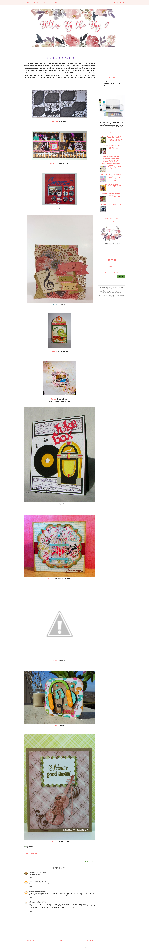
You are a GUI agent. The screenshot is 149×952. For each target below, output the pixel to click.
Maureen (53, 163)
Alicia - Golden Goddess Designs (111, 136)
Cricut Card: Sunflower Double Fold (114, 186)
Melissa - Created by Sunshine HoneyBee (111, 194)
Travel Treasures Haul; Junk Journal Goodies (114, 167)
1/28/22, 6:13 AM (40, 891)
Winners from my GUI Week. (111, 161)
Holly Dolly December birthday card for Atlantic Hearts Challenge (115, 139)
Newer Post (31, 940)
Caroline (54, 351)
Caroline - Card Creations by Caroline (111, 146)
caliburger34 (32, 902)
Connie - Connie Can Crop (111, 156)
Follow (111, 266)
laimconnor (32, 882)
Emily (49, 578)
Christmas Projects (114, 148)
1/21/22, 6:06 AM (41, 882)
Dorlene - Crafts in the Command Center (111, 164)
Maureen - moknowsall (111, 184)
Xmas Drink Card (115, 196)
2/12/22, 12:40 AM (42, 902)
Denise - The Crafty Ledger (111, 160)
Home (28, 2)
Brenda (54, 660)
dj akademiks (79, 895)
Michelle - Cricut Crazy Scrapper (111, 204)
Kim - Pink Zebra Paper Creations (111, 174)
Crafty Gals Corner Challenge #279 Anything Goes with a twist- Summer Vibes (114, 178)
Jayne (55, 725)
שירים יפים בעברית (72, 907)
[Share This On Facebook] (85, 861)
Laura (56, 209)
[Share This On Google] (93, 861)
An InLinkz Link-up (32, 854)
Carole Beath (32, 872)
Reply (30, 877)
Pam (55, 504)
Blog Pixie (81, 947)
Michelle (55, 121)
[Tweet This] (88, 861)
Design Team (39, 2)
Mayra (53, 399)
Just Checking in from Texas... (111, 158)
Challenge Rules (56, 2)
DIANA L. (52, 841)
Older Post (90, 940)
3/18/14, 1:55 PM (41, 872)
